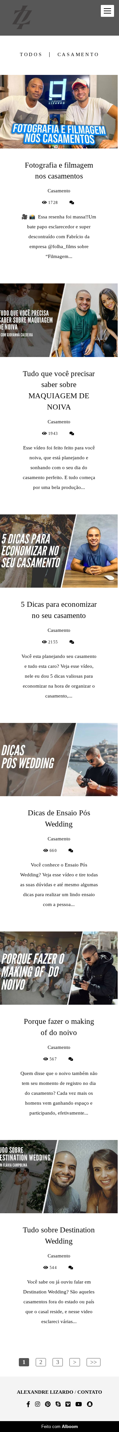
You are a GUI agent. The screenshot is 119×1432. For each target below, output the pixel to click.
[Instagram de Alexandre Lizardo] (37, 1404)
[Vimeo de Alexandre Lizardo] (67, 1404)
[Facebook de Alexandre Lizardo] (28, 1404)
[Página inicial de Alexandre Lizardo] (22, 18)
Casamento (78, 54)
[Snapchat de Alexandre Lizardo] (90, 1404)
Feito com (59, 1426)
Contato (89, 1392)
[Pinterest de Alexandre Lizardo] (48, 1404)
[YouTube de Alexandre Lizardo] (78, 1404)
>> (93, 1362)
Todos (31, 54)
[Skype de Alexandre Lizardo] (58, 1404)
